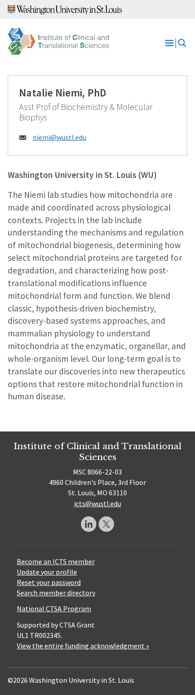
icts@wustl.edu (97, 503)
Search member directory (56, 592)
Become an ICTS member (56, 561)
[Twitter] (106, 524)
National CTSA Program (54, 608)
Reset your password (49, 582)
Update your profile (47, 571)
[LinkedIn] (89, 524)
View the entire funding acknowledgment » (83, 645)
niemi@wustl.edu (59, 137)
